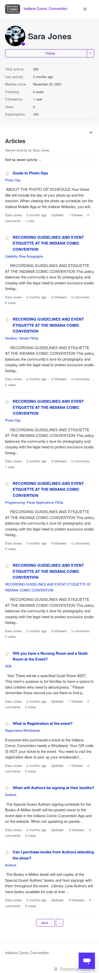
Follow (50, 53)
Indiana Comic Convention (27, 952)
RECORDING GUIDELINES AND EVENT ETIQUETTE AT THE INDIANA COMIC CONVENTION (48, 243)
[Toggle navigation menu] (85, 9)
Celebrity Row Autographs (24, 256)
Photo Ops (13, 180)
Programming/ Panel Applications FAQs (34, 502)
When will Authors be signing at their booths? (53, 787)
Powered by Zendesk (77, 969)
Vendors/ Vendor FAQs (22, 338)
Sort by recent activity (22, 159)
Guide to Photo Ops (30, 173)
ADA (8, 666)
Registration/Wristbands (22, 730)
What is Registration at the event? (43, 723)
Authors (10, 794)
